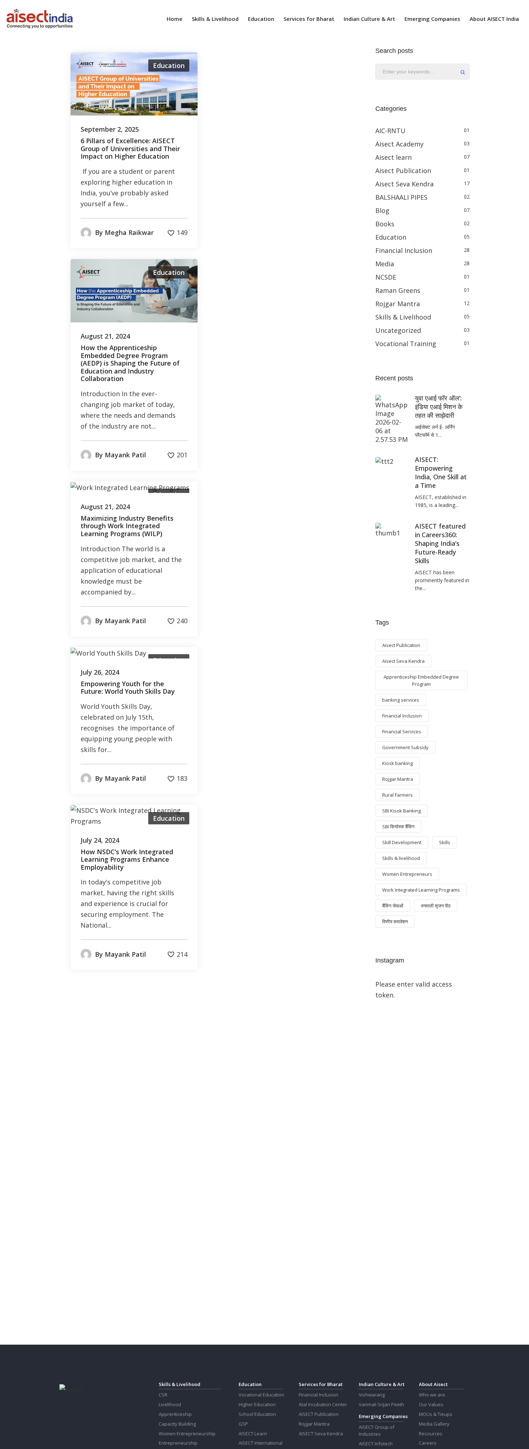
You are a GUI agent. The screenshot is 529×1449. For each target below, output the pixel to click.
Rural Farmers (397, 795)
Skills (444, 842)
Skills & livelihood (401, 858)
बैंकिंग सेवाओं (392, 905)
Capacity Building (177, 1424)
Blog (382, 210)
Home (174, 18)
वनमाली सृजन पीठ (436, 905)
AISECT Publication (319, 1414)
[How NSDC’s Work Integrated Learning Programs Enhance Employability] (134, 815)
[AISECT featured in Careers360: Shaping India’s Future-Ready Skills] (389, 530)
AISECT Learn (253, 1433)
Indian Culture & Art (369, 18)
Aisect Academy (399, 144)
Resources (430, 1433)
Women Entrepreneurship (187, 1433)
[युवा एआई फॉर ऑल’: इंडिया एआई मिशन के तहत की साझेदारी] (391, 419)
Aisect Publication (403, 170)
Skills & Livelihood (215, 18)
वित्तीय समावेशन (395, 921)
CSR (163, 1394)
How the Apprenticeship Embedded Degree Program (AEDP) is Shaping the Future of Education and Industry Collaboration (130, 363)
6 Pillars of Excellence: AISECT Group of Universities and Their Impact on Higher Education (130, 148)
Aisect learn (393, 157)
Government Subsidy (405, 747)
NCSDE (385, 277)
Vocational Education (261, 1394)
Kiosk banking (397, 763)
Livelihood (170, 1404)
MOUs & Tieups (435, 1414)
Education (261, 18)
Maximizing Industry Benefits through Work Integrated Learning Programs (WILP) (127, 526)
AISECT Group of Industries (376, 1430)
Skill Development (401, 842)
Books (384, 223)
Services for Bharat (309, 18)
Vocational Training (405, 343)
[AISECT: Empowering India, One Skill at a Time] (384, 461)
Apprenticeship (175, 1414)
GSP (243, 1424)
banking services (400, 700)
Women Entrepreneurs (407, 874)
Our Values (431, 1404)
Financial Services (401, 731)
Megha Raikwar (129, 232)
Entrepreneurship (178, 1443)
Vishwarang (372, 1394)
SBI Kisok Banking (401, 810)
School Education (257, 1414)
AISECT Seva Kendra (321, 1433)
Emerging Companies (432, 18)
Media (384, 263)
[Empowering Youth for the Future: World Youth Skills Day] (108, 652)
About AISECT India (494, 18)
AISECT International (260, 1443)
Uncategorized (398, 330)
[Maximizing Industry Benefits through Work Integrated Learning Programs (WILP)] (130, 487)
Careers (428, 1443)
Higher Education (257, 1404)
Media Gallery (434, 1424)
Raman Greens (397, 290)
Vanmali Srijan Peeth (381, 1404)
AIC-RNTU (390, 130)
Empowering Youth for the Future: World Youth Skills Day (128, 688)
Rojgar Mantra (397, 303)
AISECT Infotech (376, 1443)
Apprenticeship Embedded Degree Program (421, 680)
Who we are (432, 1394)
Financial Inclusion (403, 250)
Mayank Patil (125, 454)
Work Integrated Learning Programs (421, 890)
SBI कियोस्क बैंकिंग (398, 826)
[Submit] (463, 73)
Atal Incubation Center (323, 1404)
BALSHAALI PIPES (401, 197)
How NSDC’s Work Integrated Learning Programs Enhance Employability (127, 859)
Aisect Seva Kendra (404, 184)
